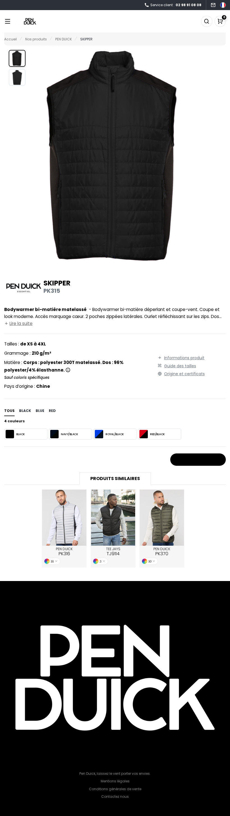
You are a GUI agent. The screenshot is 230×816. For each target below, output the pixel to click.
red (52, 410)
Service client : (175, 5)
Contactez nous (115, 796)
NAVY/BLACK (69, 434)
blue (40, 410)
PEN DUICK (64, 552)
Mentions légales (115, 781)
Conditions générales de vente (115, 789)
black (25, 410)
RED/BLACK (157, 434)
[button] (17, 58)
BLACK (20, 434)
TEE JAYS (113, 552)
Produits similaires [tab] (115, 478)
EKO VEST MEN (162, 517)
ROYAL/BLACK (114, 434)
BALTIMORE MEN (64, 517)
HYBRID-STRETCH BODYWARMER (113, 517)
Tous (9, 410)
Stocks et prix (196, 460)
